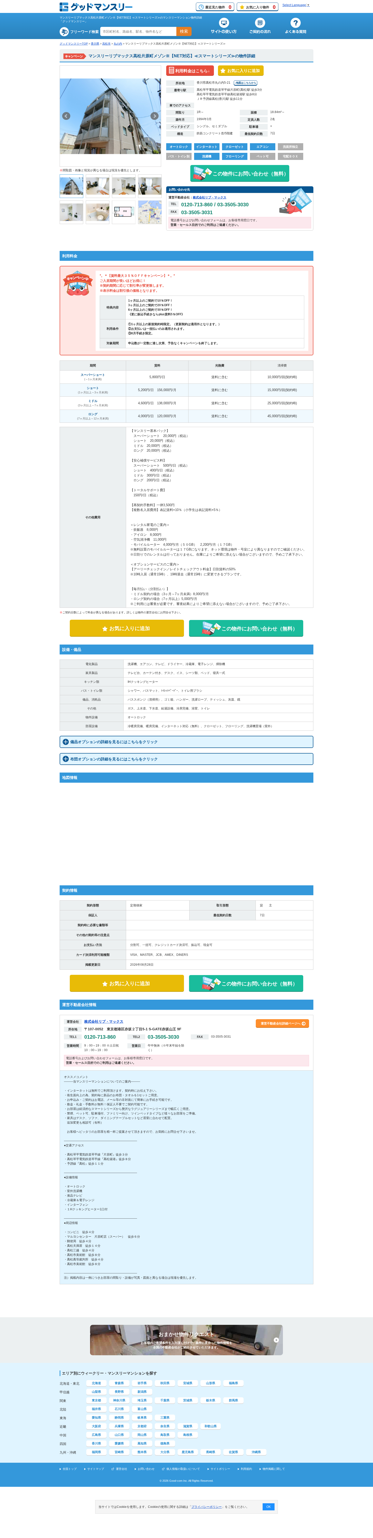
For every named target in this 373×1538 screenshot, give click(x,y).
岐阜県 (142, 1417)
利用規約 (246, 1468)
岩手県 (142, 1383)
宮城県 (187, 1383)
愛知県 (96, 1417)
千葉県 (164, 1400)
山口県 (119, 1435)
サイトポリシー (220, 1468)
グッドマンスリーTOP (74, 43)
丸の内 (118, 43)
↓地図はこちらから (245, 82)
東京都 (96, 1400)
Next (154, 116)
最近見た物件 (218, 7)
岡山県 (142, 1435)
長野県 (119, 1392)
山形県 (210, 1383)
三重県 (164, 1417)
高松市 (106, 43)
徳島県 (164, 1443)
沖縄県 (256, 1452)
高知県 (142, 1443)
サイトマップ (95, 1468)
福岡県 (96, 1452)
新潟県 (142, 1392)
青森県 (119, 1383)
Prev (66, 116)
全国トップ (70, 1468)
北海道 (96, 1383)
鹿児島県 (188, 1452)
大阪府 (96, 1426)
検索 (184, 31)
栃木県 (210, 1400)
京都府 (142, 1426)
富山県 (142, 1409)
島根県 (187, 1435)
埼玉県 (142, 1400)
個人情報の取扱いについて (183, 1468)
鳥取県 (164, 1435)
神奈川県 (119, 1400)
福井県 (96, 1409)
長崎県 (210, 1452)
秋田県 (164, 1383)
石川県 (119, 1409)
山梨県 (96, 1392)
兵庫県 (119, 1426)
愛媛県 (119, 1443)
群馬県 (233, 1400)
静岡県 (119, 1417)
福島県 (233, 1383)
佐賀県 (233, 1452)
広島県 (96, 1435)
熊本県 (142, 1452)
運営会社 (121, 1468)
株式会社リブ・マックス (209, 197)
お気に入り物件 (261, 7)
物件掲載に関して (274, 1468)
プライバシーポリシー (206, 1507)
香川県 (95, 43)
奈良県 (164, 1426)
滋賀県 (187, 1426)
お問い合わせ (146, 1468)
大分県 (164, 1452)
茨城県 (187, 1400)
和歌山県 (211, 1426)
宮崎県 (119, 1452)
